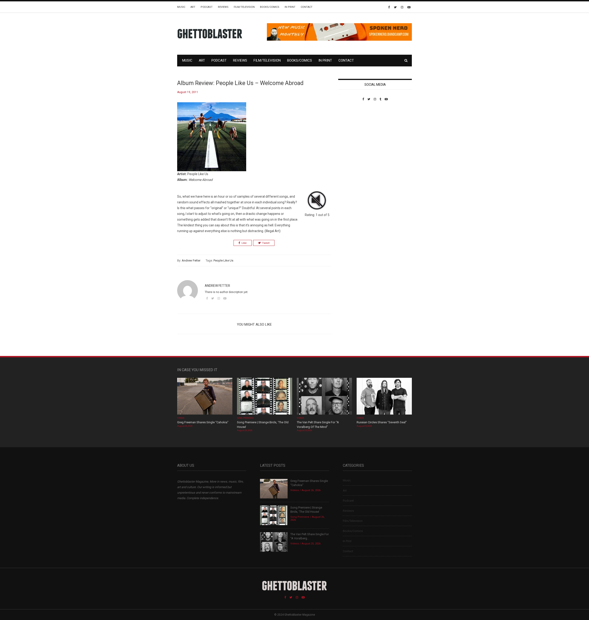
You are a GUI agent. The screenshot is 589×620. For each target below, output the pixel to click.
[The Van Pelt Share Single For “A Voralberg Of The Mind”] (324, 396)
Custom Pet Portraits (351, 132)
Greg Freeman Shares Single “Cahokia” (202, 422)
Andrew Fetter (191, 260)
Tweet (265, 243)
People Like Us (223, 260)
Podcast (207, 7)
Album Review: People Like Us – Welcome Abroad (240, 83)
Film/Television (244, 7)
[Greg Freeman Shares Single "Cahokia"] (204, 396)
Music (181, 7)
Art (193, 7)
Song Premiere (245, 418)
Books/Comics (269, 7)
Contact (306, 7)
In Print (290, 7)
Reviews (223, 7)
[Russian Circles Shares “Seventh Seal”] (384, 396)
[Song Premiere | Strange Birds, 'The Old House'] (264, 396)
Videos (180, 418)
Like (244, 243)
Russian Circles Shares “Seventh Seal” (382, 422)
